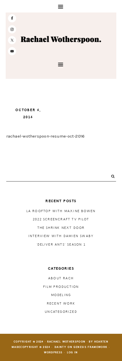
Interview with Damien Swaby (61, 236)
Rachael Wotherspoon (61, 39)
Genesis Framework (90, 347)
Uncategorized (61, 312)
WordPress (53, 352)
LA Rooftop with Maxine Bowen (61, 211)
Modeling (61, 295)
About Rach (61, 278)
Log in (72, 352)
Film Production (61, 287)
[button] (61, 6)
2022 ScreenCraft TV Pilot (61, 219)
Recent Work (61, 303)
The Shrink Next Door (61, 228)
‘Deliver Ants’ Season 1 (61, 244)
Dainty (60, 347)
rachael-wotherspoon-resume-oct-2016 (45, 136)
